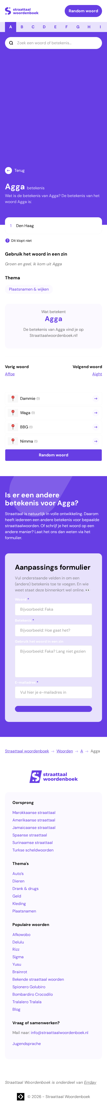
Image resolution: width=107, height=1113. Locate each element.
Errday (90, 1082)
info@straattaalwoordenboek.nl (59, 1032)
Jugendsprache (26, 1043)
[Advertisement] (53, 111)
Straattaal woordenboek (27, 751)
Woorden (64, 751)
